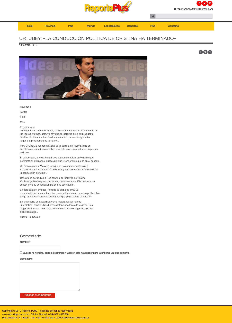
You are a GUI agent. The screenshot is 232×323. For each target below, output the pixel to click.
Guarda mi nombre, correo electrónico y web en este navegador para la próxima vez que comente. (76, 253)
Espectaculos (112, 26)
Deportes (132, 26)
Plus (152, 26)
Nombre (25, 242)
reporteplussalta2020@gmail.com (194, 9)
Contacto (173, 26)
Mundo (91, 26)
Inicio (29, 26)
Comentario (26, 259)
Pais (70, 26)
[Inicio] (116, 8)
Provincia (50, 26)
